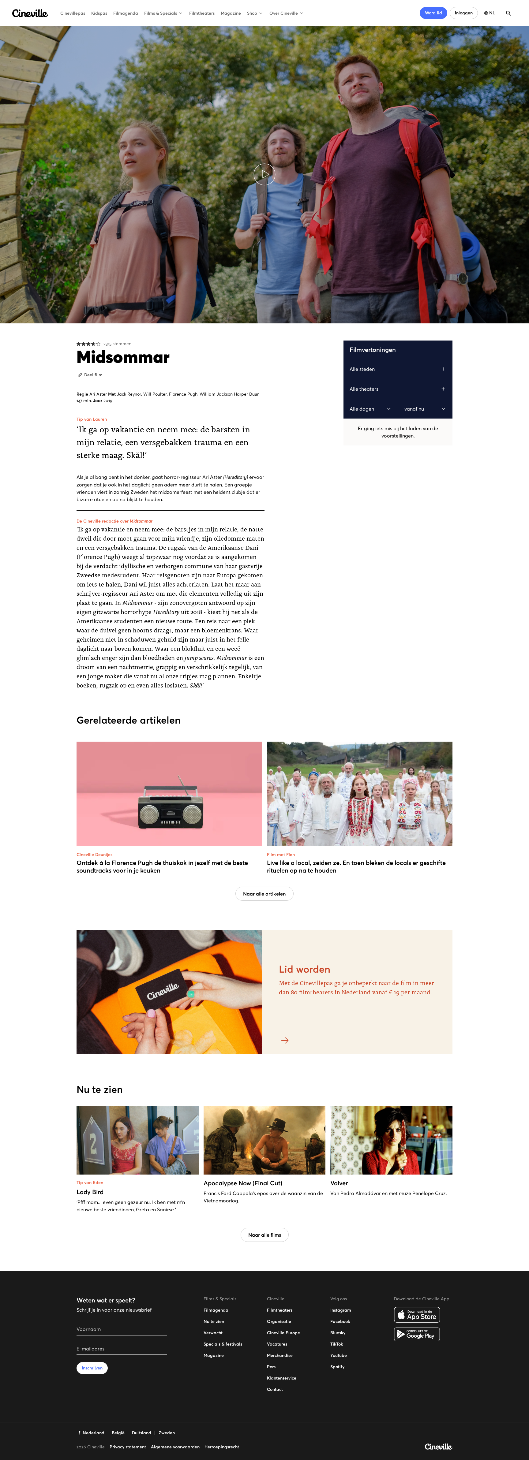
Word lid (433, 13)
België (118, 1433)
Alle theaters (364, 389)
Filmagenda (125, 13)
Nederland (93, 1433)
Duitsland (141, 1433)
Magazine (231, 13)
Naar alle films (264, 1235)
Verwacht (213, 1332)
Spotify (337, 1366)
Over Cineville (283, 13)
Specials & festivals (223, 1344)
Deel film (93, 375)
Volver (339, 1183)
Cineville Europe (283, 1332)
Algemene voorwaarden (175, 1447)
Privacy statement (128, 1447)
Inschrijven (92, 1368)
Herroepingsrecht (221, 1447)
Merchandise (280, 1355)
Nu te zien (214, 1321)
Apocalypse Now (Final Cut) (243, 1183)
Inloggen (464, 13)
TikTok (336, 1344)
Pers (271, 1366)
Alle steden (362, 369)
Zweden (167, 1433)
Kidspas (99, 13)
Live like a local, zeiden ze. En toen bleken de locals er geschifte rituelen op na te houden (356, 866)
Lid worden (304, 969)
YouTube (338, 1355)
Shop (252, 13)
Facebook (340, 1321)
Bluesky (337, 1332)
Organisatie (279, 1321)
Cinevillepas (72, 13)
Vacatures (277, 1344)
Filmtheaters (202, 13)
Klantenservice (281, 1378)
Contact (275, 1389)
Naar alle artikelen (264, 894)
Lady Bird (90, 1192)
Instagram (340, 1310)
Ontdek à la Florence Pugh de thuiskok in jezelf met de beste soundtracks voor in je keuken (162, 866)
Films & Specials (160, 13)
